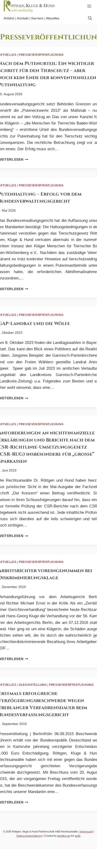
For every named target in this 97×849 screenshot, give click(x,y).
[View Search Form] (90, 18)
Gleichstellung (32, 684)
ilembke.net (63, 835)
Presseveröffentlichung (41, 54)
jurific (78, 835)
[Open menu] (89, 6)
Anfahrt (9, 18)
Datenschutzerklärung (29, 835)
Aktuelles (52, 18)
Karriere (37, 18)
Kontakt (22, 18)
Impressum (86, 831)
